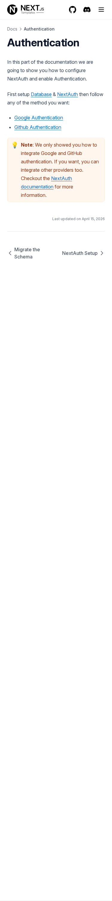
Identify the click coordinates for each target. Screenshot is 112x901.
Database (41, 94)
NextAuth (67, 94)
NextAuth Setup (80, 253)
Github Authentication (37, 127)
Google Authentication (38, 118)
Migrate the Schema (27, 253)
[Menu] (101, 10)
